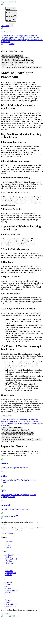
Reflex (7, 545)
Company (9, 20)
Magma (8, 547)
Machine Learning (15, 36)
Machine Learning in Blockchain (12, 55)
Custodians (9, 563)
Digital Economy (30, 40)
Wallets (8, 557)
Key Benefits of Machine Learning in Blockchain (17, 60)
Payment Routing (28, 36)
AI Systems (28, 38)
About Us (8, 582)
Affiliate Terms (10, 606)
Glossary (12, 44)
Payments (8, 541)
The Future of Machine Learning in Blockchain (17, 67)
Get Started (5, 26)
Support (12, 534)
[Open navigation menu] (11, 25)
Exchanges (9, 555)
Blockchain (5, 36)
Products (9, 9)
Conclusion (37, 67)
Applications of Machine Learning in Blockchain (17, 62)
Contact (8, 592)
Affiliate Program (11, 590)
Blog (7, 586)
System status (5, 614)
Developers (10, 17)
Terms (7, 602)
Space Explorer (10, 573)
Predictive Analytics (17, 40)
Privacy (8, 600)
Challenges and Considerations (12, 65)
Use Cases (10, 13)
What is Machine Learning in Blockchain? (15, 58)
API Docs (9, 571)
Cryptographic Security (16, 38)
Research (8, 584)
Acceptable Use (11, 604)
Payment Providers (12, 559)
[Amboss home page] (5, 4)
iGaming (8, 561)
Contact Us (5, 534)
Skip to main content (8, 2)
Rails (7, 543)
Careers (8, 588)
